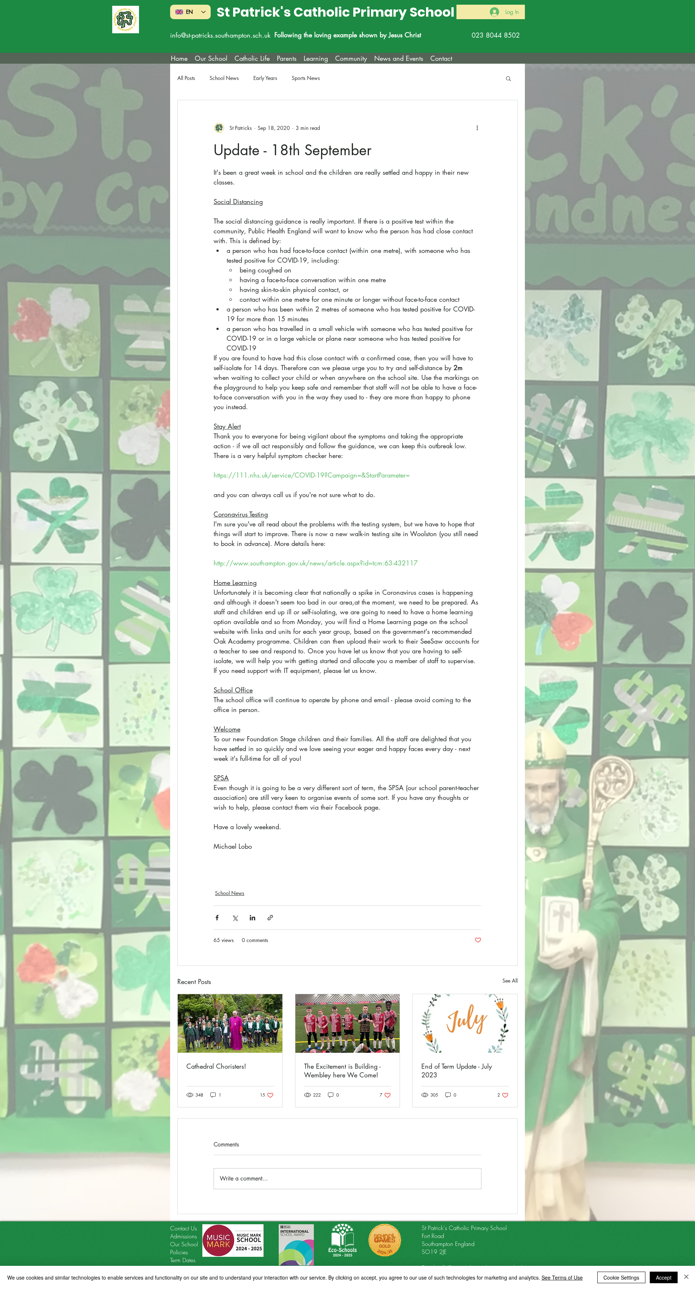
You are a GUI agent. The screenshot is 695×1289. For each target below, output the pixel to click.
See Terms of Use (562, 1277)
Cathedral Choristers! (216, 1066)
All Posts (186, 78)
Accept (663, 1277)
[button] (252, 58)
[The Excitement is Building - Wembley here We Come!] (347, 1023)
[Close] (686, 1277)
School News (224, 78)
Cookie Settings (621, 1277)
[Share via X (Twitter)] (234, 917)
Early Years (265, 78)
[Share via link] (270, 917)
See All (510, 980)
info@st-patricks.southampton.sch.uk (220, 35)
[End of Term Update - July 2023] (465, 1023)
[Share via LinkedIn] (252, 917)
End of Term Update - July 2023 (456, 1070)
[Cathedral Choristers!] (230, 1023)
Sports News (306, 78)
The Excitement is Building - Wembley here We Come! (342, 1070)
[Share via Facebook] (217, 917)
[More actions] (477, 127)
